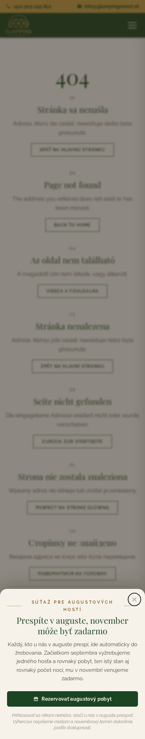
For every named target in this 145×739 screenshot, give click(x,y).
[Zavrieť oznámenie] (134, 599)
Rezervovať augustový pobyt (77, 699)
